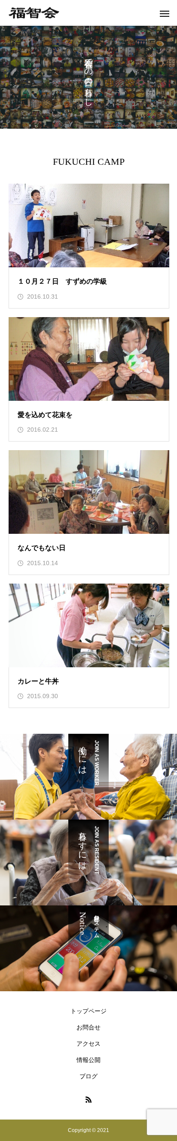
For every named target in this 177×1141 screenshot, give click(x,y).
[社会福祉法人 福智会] (34, 13)
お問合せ (88, 1027)
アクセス (88, 1043)
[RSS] (88, 1099)
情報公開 (88, 1059)
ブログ (88, 1076)
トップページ (88, 1011)
